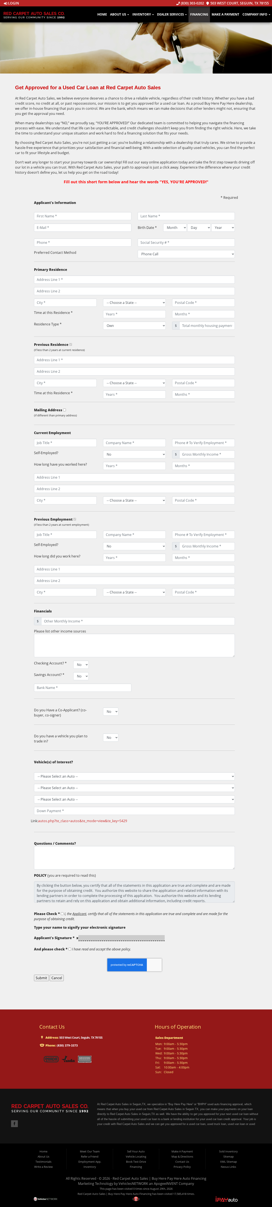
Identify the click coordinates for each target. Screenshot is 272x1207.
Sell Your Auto (136, 1151)
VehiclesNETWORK (133, 1183)
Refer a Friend (89, 1156)
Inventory (142, 14)
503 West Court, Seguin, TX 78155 (239, 3)
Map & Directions (182, 1156)
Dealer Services (171, 14)
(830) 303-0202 (192, 3)
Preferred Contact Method (55, 252)
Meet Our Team (90, 1151)
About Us (118, 14)
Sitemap (228, 1156)
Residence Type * (48, 324)
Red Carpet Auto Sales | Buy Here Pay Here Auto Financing (159, 1178)
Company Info (255, 14)
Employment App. (89, 1162)
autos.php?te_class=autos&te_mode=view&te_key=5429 (82, 821)
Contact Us (182, 1162)
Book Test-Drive (136, 1162)
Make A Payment (225, 14)
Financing (199, 14)
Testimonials (43, 1162)
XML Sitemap (228, 1162)
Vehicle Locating (136, 1156)
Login (13, 3)
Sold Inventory (228, 1151)
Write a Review (43, 1167)
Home (102, 14)
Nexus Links (228, 1167)
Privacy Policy (182, 1167)
